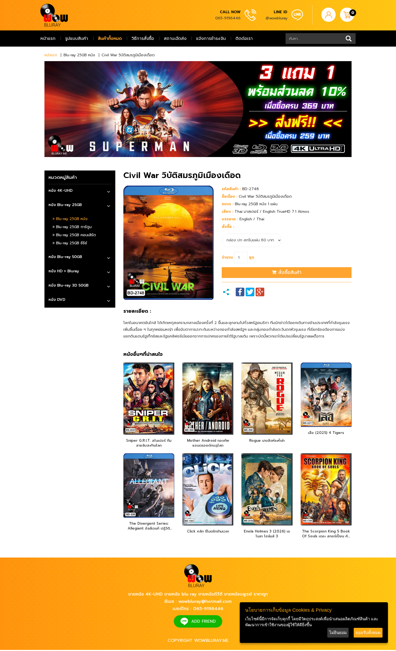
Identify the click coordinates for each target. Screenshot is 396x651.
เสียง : (227, 211)
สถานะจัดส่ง (175, 38)
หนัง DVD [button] (56, 299)
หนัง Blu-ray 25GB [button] (65, 205)
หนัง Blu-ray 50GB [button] (65, 257)
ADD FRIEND (203, 621)
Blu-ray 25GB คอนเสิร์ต (75, 235)
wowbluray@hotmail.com (205, 601)
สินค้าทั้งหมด (110, 38)
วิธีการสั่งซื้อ (142, 38)
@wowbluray (276, 18)
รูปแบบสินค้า (76, 38)
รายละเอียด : (137, 311)
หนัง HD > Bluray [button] (63, 271)
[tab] (79, 191)
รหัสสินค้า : (231, 189)
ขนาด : (228, 204)
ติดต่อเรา (244, 38)
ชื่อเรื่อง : (229, 196)
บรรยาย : (230, 219)
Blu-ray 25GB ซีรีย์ (71, 243)
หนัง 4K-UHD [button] (60, 190)
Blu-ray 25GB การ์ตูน (73, 227)
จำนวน (227, 257)
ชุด (251, 257)
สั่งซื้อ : (228, 226)
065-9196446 (228, 18)
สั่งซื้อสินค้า (288, 272)
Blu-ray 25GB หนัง (71, 219)
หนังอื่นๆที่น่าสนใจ (143, 354)
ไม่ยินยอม (338, 632)
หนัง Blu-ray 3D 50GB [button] (68, 285)
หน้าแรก (47, 38)
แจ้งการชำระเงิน (211, 38)
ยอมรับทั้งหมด (368, 632)
